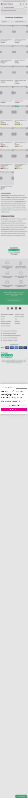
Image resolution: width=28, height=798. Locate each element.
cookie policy (7, 401)
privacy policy (19, 401)
